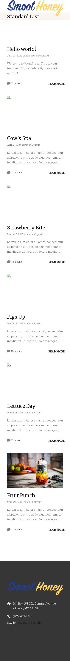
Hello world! (21, 49)
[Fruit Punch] (35, 470)
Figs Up (16, 317)
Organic (36, 144)
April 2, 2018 (14, 144)
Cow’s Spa (19, 138)
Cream (37, 323)
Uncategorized (41, 55)
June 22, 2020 (14, 55)
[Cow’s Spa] (35, 113)
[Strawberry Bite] (35, 202)
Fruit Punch (21, 495)
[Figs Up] (35, 291)
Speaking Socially (29, 622)
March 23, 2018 (15, 323)
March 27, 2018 (15, 234)
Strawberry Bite (26, 228)
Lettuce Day (21, 406)
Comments (16, 83)
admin (26, 55)
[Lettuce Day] (35, 381)
